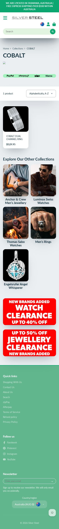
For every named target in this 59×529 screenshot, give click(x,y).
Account (48, 24)
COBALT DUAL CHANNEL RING (15, 127)
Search (6, 397)
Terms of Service (11, 412)
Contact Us (8, 387)
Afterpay (7, 406)
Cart (54, 24)
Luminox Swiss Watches (43, 184)
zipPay (6, 402)
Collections (17, 48)
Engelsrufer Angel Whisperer (15, 269)
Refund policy (10, 416)
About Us (8, 392)
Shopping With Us (12, 382)
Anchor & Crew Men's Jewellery (15, 184)
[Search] (52, 31)
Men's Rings (43, 225)
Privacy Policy (10, 421)
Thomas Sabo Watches (15, 227)
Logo (27, 18)
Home (6, 48)
